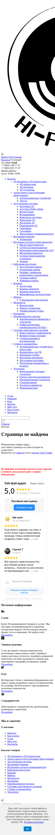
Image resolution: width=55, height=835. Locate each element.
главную (20, 452)
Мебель (11, 775)
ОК (27, 829)
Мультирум (13, 778)
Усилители (12, 792)
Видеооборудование (17, 764)
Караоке (11, 772)
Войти (4, 157)
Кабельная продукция (18, 770)
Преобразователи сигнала (20, 783)
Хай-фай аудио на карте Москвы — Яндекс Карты (24, 598)
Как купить (13, 736)
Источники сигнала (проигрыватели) (26, 767)
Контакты (12, 744)
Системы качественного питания (24, 786)
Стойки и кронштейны (19, 789)
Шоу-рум (12, 741)
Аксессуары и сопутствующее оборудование (30, 759)
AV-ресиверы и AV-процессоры (23, 756)
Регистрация (15, 157)
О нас (10, 738)
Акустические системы (19, 761)
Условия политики (33, 822)
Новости (11, 733)
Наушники (12, 781)
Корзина (5, 160)
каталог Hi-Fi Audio (42, 452)
